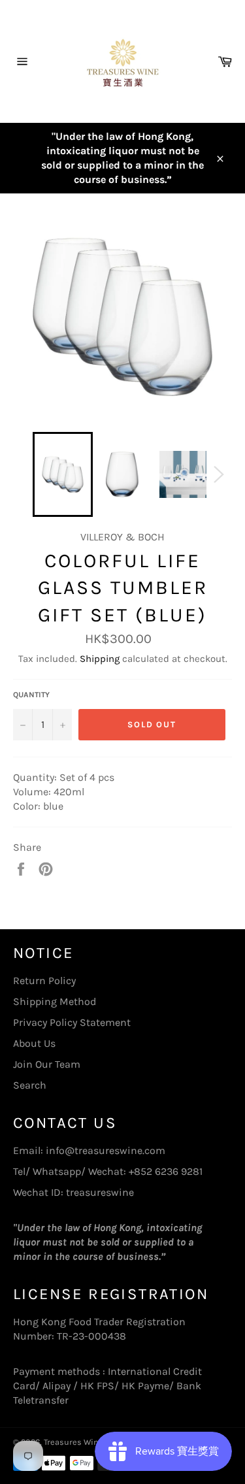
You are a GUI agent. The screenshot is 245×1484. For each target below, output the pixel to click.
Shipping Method (54, 1001)
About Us (34, 1043)
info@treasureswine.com (105, 1150)
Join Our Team (46, 1064)
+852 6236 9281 (166, 1171)
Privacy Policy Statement (72, 1022)
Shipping (100, 659)
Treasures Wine (73, 1442)
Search (29, 1085)
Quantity (31, 694)
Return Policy (44, 980)
